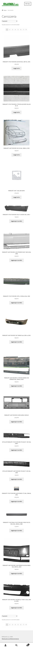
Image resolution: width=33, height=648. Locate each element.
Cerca (16, 645)
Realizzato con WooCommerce (10, 639)
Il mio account (5, 645)
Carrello (25, 644)
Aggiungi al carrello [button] (16, 221)
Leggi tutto (16, 68)
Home (5, 10)
